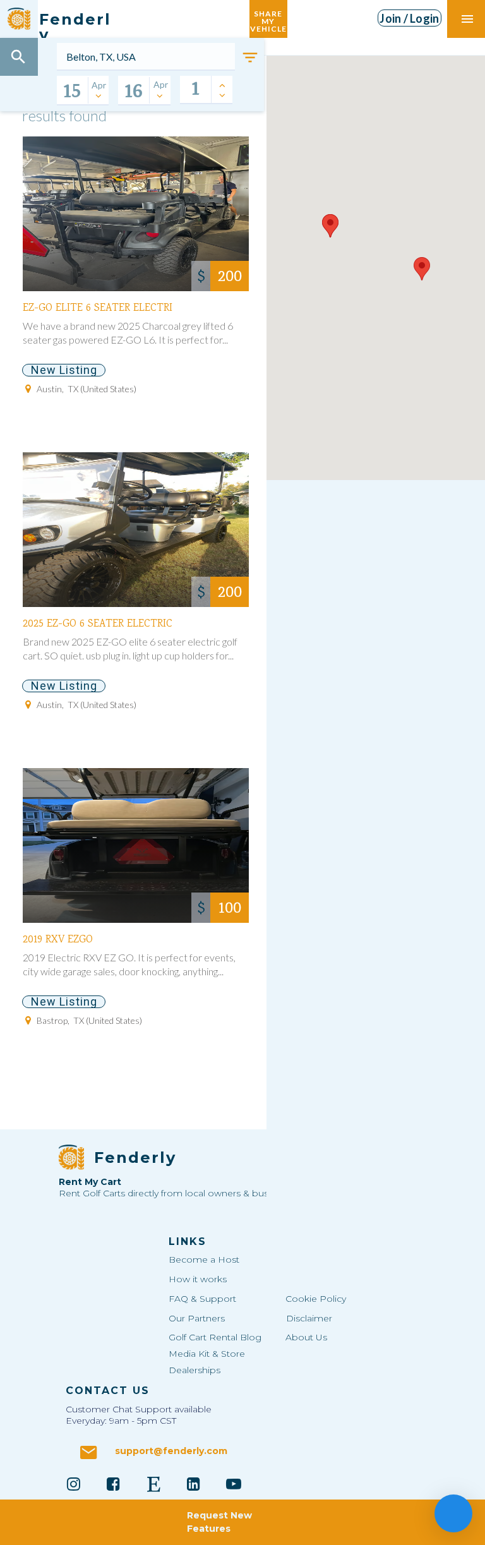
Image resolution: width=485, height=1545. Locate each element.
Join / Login (409, 18)
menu (467, 19)
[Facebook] (113, 1483)
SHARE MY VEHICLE (268, 18)
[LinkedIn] (193, 1483)
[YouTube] (233, 1483)
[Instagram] (73, 1483)
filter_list (250, 57)
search (18, 56)
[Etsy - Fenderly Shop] (153, 1483)
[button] (330, 226)
